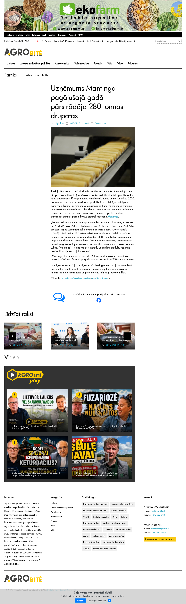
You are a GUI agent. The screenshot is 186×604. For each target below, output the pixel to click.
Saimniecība (81, 63)
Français (62, 34)
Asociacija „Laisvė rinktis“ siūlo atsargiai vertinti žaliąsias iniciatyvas (67, 340)
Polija (115, 516)
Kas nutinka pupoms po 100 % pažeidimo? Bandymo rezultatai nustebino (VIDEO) (97, 474)
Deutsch (52, 34)
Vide (120, 63)
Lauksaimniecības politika (35, 63)
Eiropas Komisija (91, 542)
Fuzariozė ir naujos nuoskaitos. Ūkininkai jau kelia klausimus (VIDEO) (101, 427)
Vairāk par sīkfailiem (97, 600)
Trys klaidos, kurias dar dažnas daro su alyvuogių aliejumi (114, 340)
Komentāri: (100, 123)
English (19, 34)
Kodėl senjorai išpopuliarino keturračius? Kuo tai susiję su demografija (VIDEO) (36, 474)
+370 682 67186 (159, 514)
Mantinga (87, 278)
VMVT (86, 516)
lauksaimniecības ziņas (113, 542)
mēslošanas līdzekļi (92, 529)
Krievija (108, 529)
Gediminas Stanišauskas (104, 548)
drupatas (105, 278)
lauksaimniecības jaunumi (95, 510)
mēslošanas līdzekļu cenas (114, 523)
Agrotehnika (62, 63)
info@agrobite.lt (158, 511)
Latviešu (36, 34)
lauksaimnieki (99, 535)
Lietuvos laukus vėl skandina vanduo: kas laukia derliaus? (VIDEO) (35, 427)
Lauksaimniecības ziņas (72, 278)
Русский (72, 34)
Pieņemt (80, 600)
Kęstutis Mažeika (101, 516)
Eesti (44, 34)
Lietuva (11, 63)
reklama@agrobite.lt (159, 528)
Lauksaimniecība (91, 523)
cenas (85, 535)
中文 (80, 34)
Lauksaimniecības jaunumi (95, 504)
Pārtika (45, 74)
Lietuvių (10, 34)
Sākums (29, 74)
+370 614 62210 (159, 532)
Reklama (133, 63)
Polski (27, 34)
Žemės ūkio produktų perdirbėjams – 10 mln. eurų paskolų (23, 340)
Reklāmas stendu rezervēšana (159, 539)
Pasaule (98, 63)
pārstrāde (96, 278)
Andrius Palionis (118, 510)
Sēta (109, 63)
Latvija (124, 516)
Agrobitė (60, 123)
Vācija (86, 548)
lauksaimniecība (123, 529)
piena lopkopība (116, 535)
